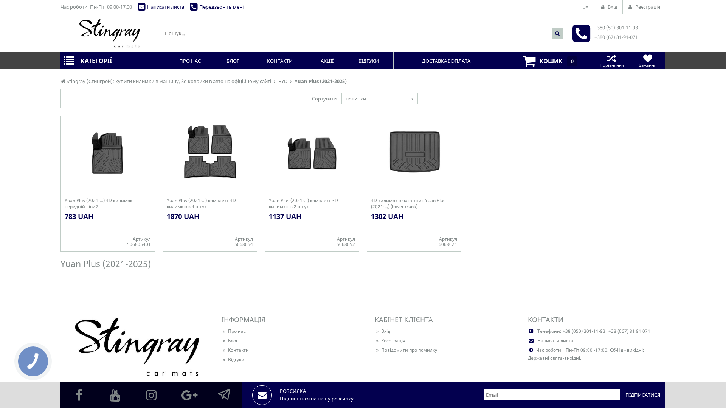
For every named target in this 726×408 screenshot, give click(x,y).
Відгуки (236, 359)
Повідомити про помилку (409, 350)
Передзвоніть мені (221, 6)
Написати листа (165, 6)
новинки (356, 98)
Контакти (238, 350)
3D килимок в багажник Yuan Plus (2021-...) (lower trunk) (408, 204)
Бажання (647, 65)
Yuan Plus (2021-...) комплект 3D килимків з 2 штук (303, 204)
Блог (233, 340)
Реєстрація (393, 340)
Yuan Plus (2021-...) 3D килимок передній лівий (98, 204)
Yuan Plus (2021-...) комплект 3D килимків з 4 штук (201, 204)
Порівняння (612, 65)
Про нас (237, 331)
